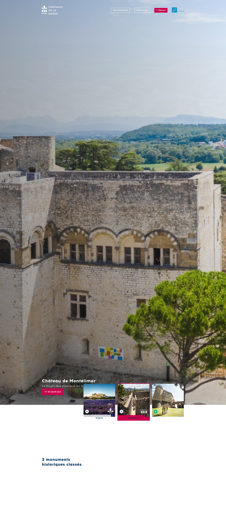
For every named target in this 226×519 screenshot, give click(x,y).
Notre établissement (120, 10)
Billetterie (162, 10)
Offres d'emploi (142, 10)
